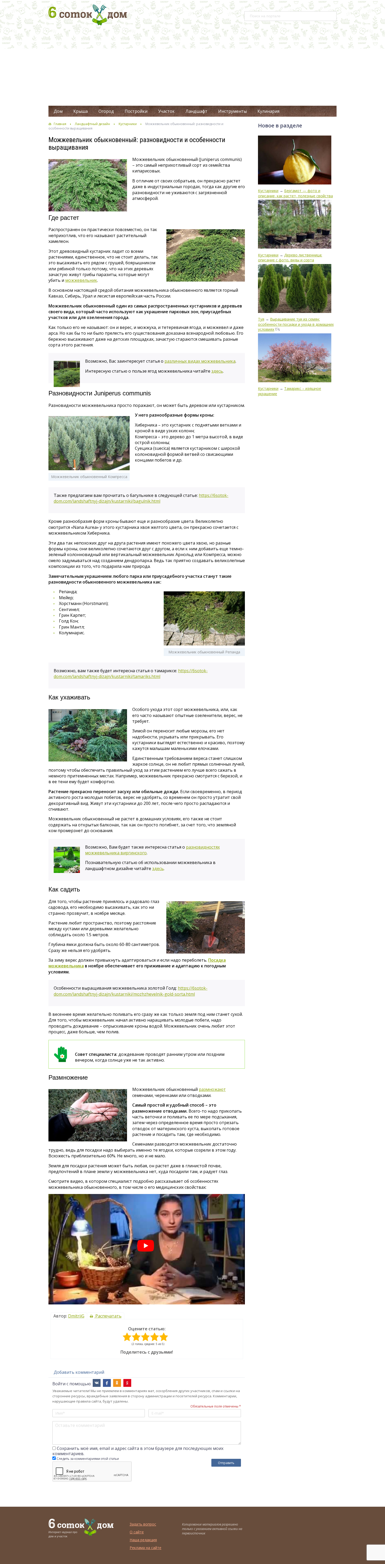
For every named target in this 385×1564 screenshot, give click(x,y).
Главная (60, 124)
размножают (212, 1089)
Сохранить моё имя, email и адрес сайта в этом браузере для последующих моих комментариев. (137, 1450)
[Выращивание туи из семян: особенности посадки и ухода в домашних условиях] (294, 289)
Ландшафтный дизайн (92, 124)
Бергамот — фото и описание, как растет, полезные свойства (295, 193)
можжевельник (81, 280)
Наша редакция (143, 1539)
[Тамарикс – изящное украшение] (294, 358)
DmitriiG (76, 1316)
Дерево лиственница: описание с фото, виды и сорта (290, 258)
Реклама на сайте (145, 1547)
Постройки (136, 111)
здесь (217, 371)
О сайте (137, 1531)
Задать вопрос (143, 1524)
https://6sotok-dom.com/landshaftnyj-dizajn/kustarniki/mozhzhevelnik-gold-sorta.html (130, 991)
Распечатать (108, 1316)
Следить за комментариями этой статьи (88, 1458)
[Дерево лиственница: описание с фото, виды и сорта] (294, 225)
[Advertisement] (192, 66)
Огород (106, 111)
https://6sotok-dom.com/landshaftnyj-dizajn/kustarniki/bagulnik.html (141, 498)
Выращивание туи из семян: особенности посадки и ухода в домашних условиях (296, 324)
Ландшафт (196, 111)
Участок (166, 111)
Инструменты (232, 111)
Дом (58, 111)
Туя (261, 319)
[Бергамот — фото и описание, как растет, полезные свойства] (294, 161)
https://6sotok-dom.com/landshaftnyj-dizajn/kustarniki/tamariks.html (131, 673)
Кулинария (268, 111)
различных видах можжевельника (199, 361)
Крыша (80, 111)
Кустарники (128, 124)
